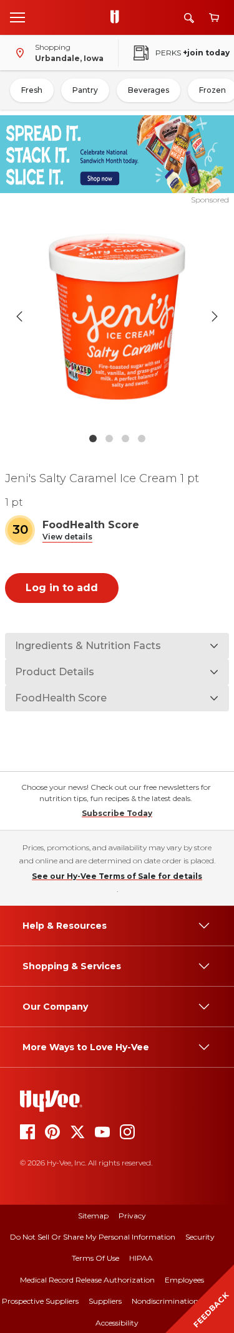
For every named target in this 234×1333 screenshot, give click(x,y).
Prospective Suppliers (40, 1301)
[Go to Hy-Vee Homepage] (117, 17)
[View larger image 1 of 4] (117, 316)
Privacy (132, 1215)
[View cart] (214, 17)
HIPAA (141, 1258)
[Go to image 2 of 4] (109, 438)
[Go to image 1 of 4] (93, 438)
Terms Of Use (95, 1258)
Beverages (148, 90)
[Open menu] (17, 16)
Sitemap (93, 1215)
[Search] (189, 18)
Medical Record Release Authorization (87, 1279)
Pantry (85, 90)
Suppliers (105, 1301)
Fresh (31, 90)
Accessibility (117, 1322)
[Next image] (214, 316)
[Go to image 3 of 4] (125, 438)
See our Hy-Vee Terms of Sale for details (117, 876)
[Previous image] (19, 316)
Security (200, 1236)
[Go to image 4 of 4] (142, 438)
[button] (67, 537)
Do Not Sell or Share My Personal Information (92, 1236)
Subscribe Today (117, 813)
